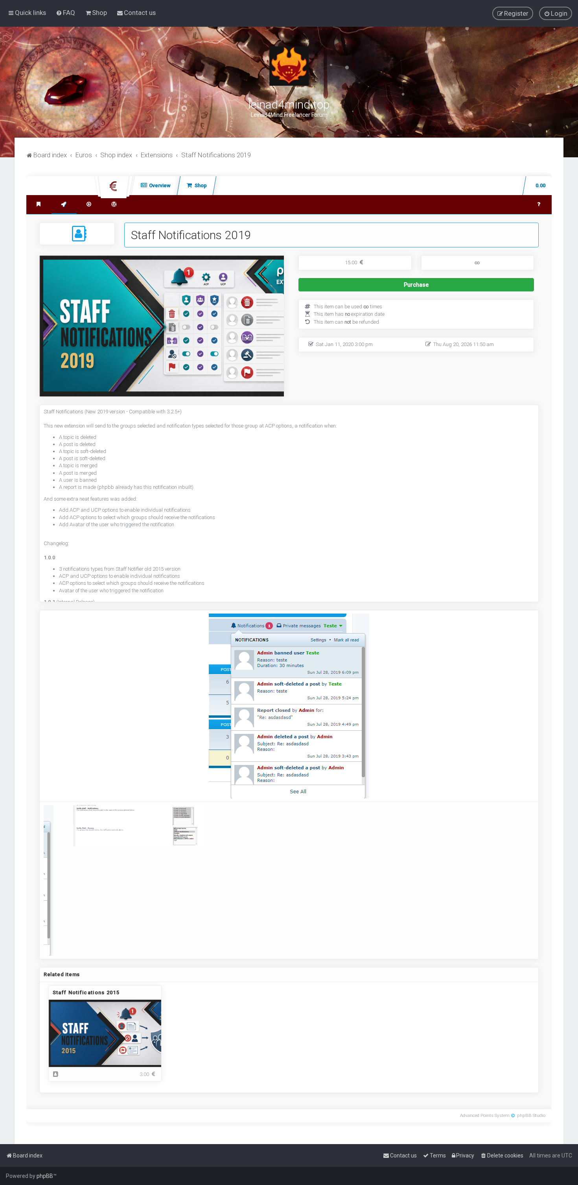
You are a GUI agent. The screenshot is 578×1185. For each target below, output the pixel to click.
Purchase (443, 286)
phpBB (45, 1176)
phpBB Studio (531, 1115)
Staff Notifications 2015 (86, 992)
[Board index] (289, 66)
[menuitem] (65, 12)
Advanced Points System (485, 1115)
